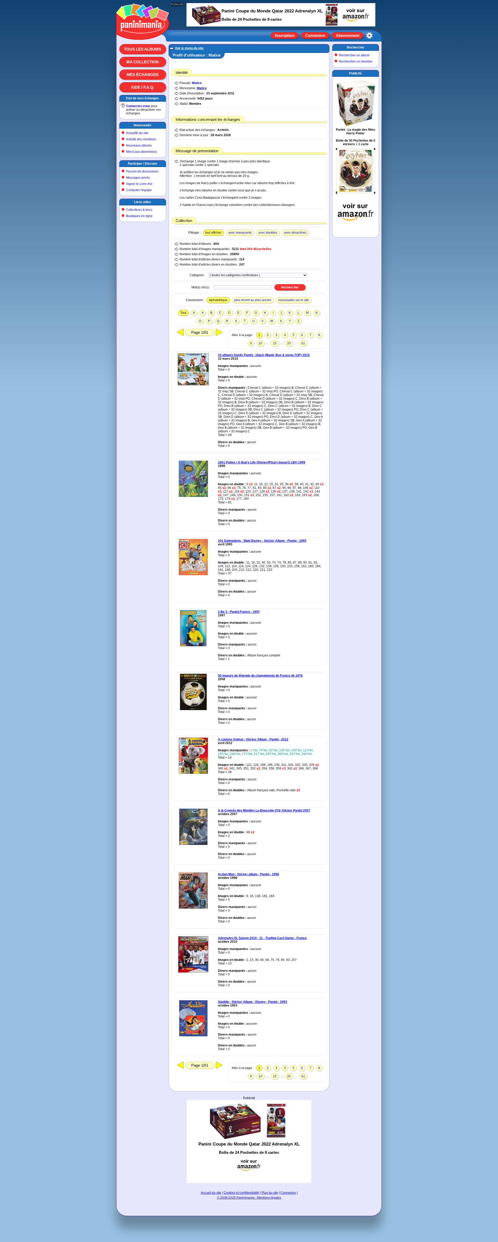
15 (274, 343)
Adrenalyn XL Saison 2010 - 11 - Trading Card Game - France (262, 938)
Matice (197, 83)
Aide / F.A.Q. (142, 87)
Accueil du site (211, 1193)
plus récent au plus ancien (252, 300)
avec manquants (240, 232)
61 (303, 343)
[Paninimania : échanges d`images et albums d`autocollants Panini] (142, 33)
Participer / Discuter (142, 163)
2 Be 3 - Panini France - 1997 (239, 612)
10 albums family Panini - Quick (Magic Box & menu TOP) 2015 (264, 355)
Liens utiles (142, 202)
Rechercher (355, 47)
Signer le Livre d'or (139, 184)
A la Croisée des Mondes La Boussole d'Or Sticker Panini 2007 (264, 810)
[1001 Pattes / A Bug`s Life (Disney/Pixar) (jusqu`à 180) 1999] (193, 496)
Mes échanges (142, 74)
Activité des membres (141, 139)
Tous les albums (142, 49)
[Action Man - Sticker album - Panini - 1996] (193, 908)
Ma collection (142, 62)
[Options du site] (369, 35)
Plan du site (269, 1193)
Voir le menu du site (189, 48)
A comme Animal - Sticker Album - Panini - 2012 (253, 739)
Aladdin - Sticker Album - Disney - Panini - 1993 (252, 1002)
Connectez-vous (138, 106)
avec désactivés (295, 232)
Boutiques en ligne (139, 216)
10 (260, 343)
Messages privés (138, 177)
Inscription (284, 35)
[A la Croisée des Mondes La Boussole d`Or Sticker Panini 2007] (193, 844)
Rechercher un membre (355, 61)
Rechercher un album (354, 55)
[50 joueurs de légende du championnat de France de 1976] (193, 709)
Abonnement (347, 35)
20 (289, 343)
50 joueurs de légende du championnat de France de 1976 (260, 675)
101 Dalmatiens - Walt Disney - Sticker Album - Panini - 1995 (262, 541)
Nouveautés (142, 125)
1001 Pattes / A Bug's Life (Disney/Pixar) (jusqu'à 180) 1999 (261, 462)
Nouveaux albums (139, 145)
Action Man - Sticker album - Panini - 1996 (248, 874)
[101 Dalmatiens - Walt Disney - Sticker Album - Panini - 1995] (193, 574)
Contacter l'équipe (139, 190)
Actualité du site (137, 133)
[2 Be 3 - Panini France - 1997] (193, 645)
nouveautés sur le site (293, 300)
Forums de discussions (142, 171)
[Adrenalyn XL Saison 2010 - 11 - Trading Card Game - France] (193, 971)
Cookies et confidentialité (241, 1193)
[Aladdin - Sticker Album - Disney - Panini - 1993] (193, 1035)
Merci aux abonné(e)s (141, 152)
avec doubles (267, 232)
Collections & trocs (139, 210)
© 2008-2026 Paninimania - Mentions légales (249, 1197)
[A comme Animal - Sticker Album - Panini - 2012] (193, 773)
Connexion (315, 35)
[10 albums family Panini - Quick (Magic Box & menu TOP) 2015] (193, 384)
